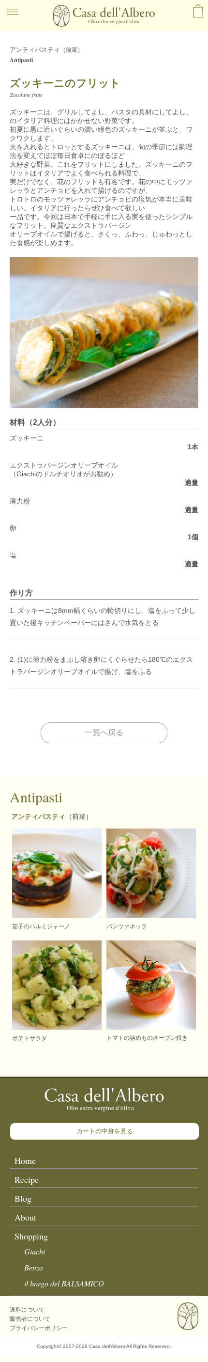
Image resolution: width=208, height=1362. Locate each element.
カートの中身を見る (104, 1131)
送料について (27, 1309)
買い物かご (198, 11)
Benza (33, 1267)
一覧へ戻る (104, 732)
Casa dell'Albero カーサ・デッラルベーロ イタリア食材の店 (104, 16)
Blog (23, 1198)
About (25, 1217)
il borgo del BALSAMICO (64, 1283)
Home (25, 1160)
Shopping (31, 1236)
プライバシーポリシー (39, 1328)
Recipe (27, 1179)
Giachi (34, 1251)
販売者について (30, 1318)
